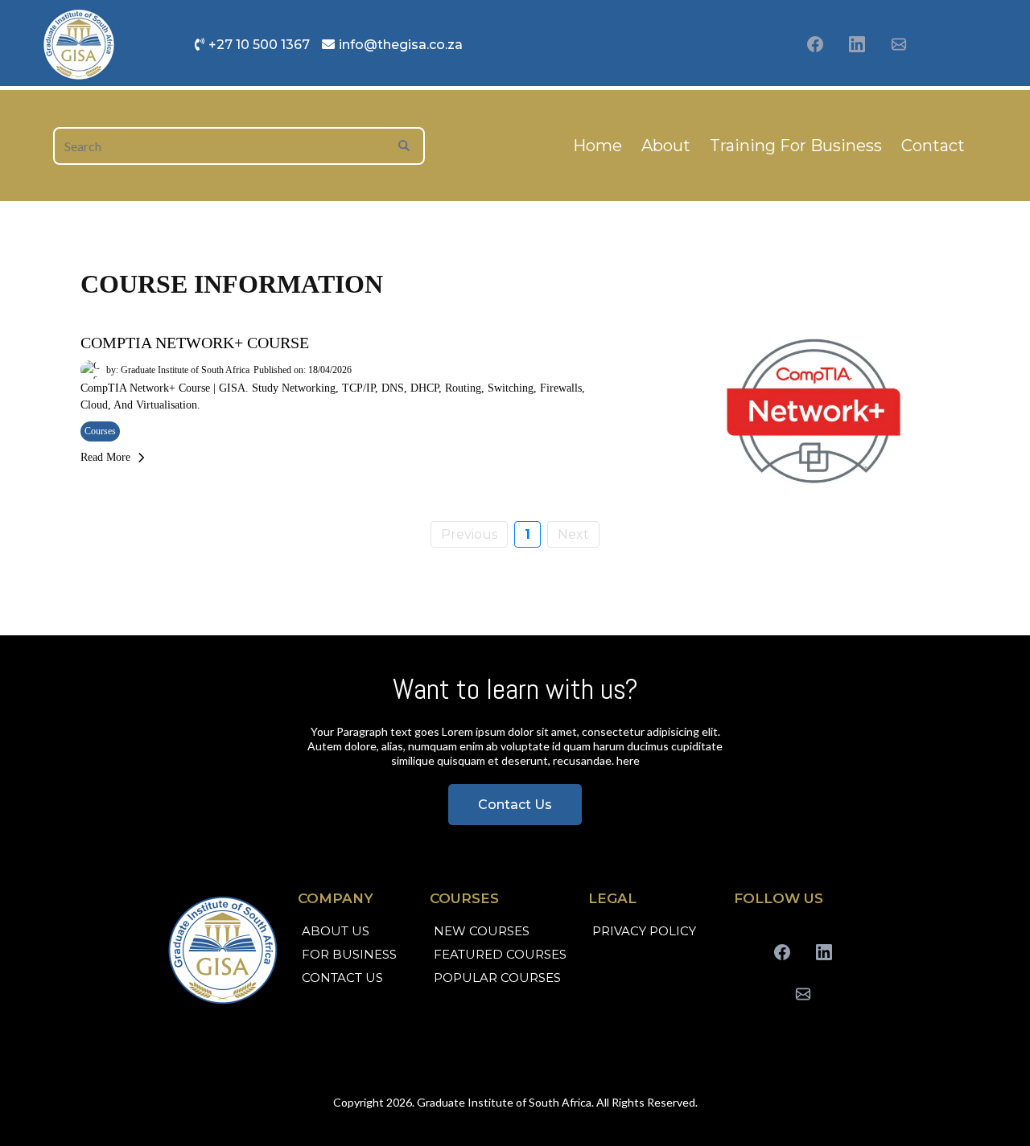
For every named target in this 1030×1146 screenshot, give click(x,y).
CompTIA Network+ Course (194, 342)
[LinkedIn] (857, 44)
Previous (469, 534)
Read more (105, 457)
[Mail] (899, 44)
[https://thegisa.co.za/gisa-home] (224, 949)
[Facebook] (815, 44)
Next (573, 534)
